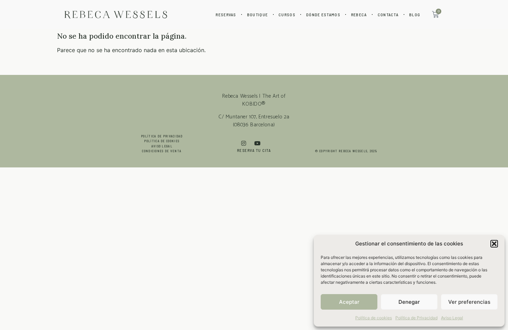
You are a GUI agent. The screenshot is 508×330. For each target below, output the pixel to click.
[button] (494, 243)
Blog (414, 14)
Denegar (409, 302)
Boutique (257, 14)
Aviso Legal (452, 317)
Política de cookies (373, 317)
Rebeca (359, 14)
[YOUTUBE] (260, 143)
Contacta (388, 14)
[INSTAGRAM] (248, 143)
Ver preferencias (469, 302)
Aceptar (349, 302)
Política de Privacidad (416, 317)
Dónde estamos (323, 14)
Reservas (226, 14)
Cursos (287, 14)
